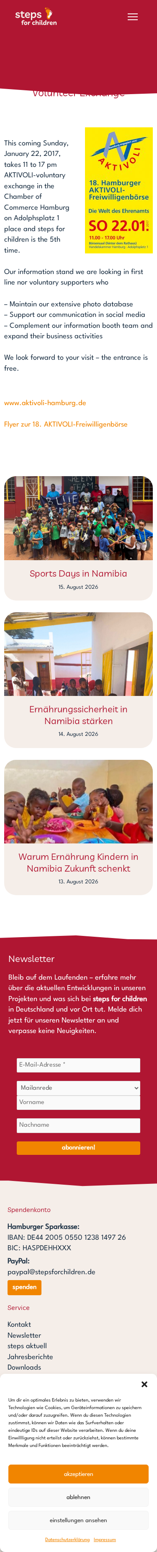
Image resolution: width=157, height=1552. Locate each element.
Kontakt (19, 1324)
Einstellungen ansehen (78, 1520)
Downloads (24, 1367)
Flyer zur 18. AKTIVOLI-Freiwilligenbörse (66, 424)
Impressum (105, 1540)
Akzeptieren (78, 1474)
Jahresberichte (30, 1357)
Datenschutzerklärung (67, 1540)
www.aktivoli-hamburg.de (45, 403)
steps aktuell (27, 1346)
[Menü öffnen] (133, 17)
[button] (144, 1384)
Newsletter (24, 1335)
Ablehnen (78, 1497)
